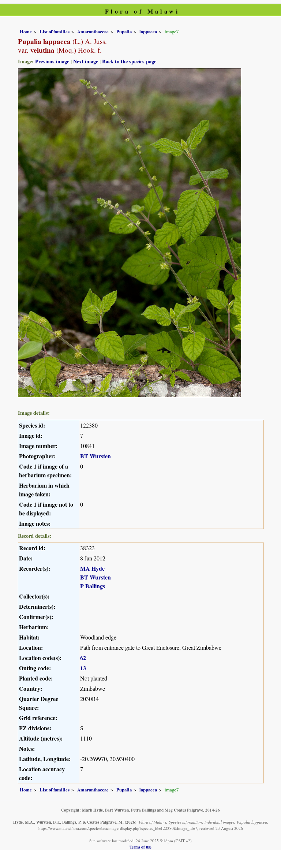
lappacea (148, 31)
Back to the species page (129, 61)
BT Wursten (95, 456)
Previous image (52, 61)
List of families (55, 31)
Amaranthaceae (93, 31)
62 (83, 657)
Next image (85, 61)
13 (83, 668)
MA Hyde (92, 568)
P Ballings (92, 586)
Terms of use (140, 847)
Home (26, 31)
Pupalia (124, 31)
